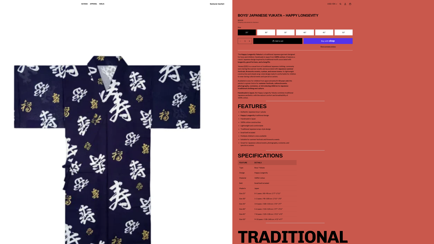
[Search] (340, 3)
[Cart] (350, 3)
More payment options (328, 46)
